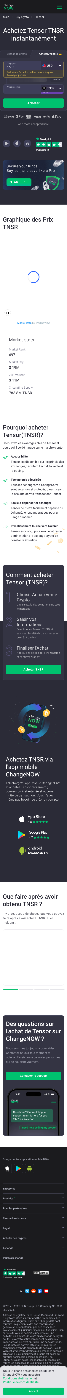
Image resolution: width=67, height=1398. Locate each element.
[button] (52, 65)
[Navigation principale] (59, 6)
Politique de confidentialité (21, 1382)
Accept (33, 1391)
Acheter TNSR (33, 669)
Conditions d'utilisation (18, 1378)
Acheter (33, 103)
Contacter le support (33, 1075)
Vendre (56, 79)
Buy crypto (22, 17)
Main (6, 17)
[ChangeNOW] (9, 7)
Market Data (33, 322)
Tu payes (11, 63)
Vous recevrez (13, 87)
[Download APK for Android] (34, 850)
